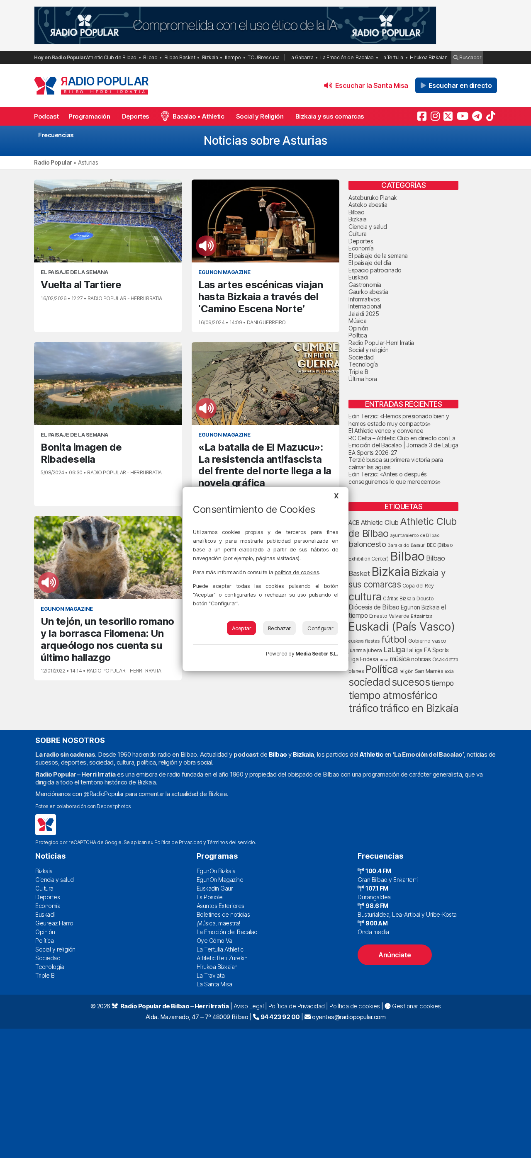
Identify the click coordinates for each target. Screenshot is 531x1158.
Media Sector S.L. (317, 654)
